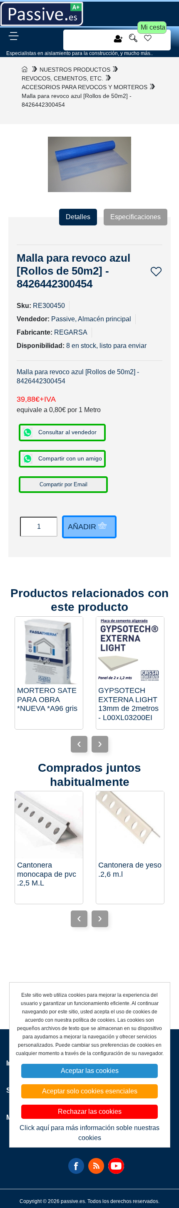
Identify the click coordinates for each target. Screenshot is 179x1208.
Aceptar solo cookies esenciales (89, 1091)
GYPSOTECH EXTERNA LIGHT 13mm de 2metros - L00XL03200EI (128, 704)
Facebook (76, 1166)
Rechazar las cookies (90, 1111)
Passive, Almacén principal (91, 319)
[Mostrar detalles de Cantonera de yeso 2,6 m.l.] (130, 825)
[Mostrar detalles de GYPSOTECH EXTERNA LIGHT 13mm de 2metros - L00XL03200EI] (130, 651)
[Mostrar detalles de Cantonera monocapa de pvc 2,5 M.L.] (49, 825)
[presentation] (100, 744)
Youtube (116, 1166)
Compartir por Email (63, 484)
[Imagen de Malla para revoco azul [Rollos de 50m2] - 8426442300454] (89, 164)
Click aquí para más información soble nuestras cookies (89, 1132)
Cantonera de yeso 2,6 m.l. (130, 869)
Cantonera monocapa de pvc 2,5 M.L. (46, 874)
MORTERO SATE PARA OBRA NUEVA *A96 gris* (47, 699)
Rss (96, 1166)
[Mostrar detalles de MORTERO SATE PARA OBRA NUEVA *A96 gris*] (49, 651)
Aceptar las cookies (90, 1070)
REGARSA (70, 332)
